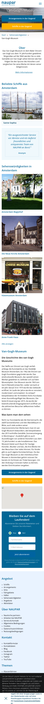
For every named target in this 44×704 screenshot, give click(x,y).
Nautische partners (12, 615)
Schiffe (6, 584)
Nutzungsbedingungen (22, 564)
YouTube (7, 659)
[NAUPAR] (9, 4)
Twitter (7, 657)
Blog (5, 649)
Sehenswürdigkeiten (18, 35)
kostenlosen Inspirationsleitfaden (27, 701)
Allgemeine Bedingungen (14, 623)
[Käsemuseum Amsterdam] (22, 275)
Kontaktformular (11, 643)
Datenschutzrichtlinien (13, 628)
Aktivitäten (8, 603)
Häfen (6, 595)
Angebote (8, 600)
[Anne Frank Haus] (22, 317)
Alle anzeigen (7, 344)
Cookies (7, 626)
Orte (6, 590)
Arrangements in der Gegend (22, 18)
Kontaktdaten (9, 646)
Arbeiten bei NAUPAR (13, 618)
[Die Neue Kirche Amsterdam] (22, 233)
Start (4, 35)
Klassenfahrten (10, 671)
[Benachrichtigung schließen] (6, 698)
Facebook (8, 651)
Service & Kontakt (11, 620)
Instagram (8, 654)
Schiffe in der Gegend (22, 26)
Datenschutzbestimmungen (26, 562)
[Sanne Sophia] (22, 105)
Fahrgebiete (9, 592)
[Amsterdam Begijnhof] (22, 192)
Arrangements (10, 587)
